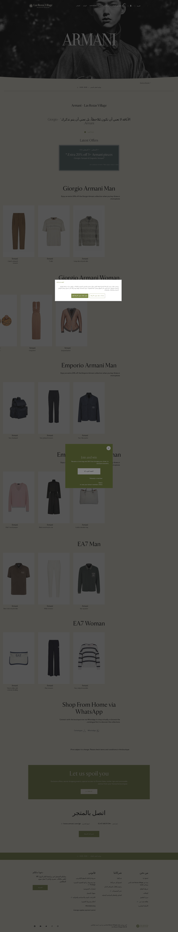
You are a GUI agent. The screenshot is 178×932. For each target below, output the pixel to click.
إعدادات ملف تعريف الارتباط (97, 295)
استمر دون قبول (60, 282)
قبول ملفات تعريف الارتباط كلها (79, 295)
